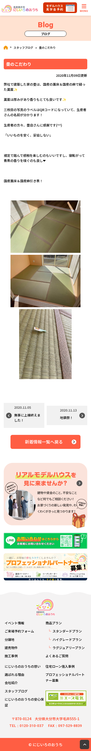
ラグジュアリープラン (68, 647)
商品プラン (54, 623)
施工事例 (11, 655)
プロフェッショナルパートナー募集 (65, 677)
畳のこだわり (47, 47)
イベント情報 (14, 623)
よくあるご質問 (57, 655)
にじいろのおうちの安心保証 (24, 702)
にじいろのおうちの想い (23, 666)
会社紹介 (11, 682)
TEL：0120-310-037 (26, 726)
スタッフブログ (23, 47)
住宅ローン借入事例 (60, 666)
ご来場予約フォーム (19, 631)
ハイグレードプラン (67, 639)
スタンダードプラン (67, 631)
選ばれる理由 (14, 674)
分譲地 (9, 639)
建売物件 (11, 647)
